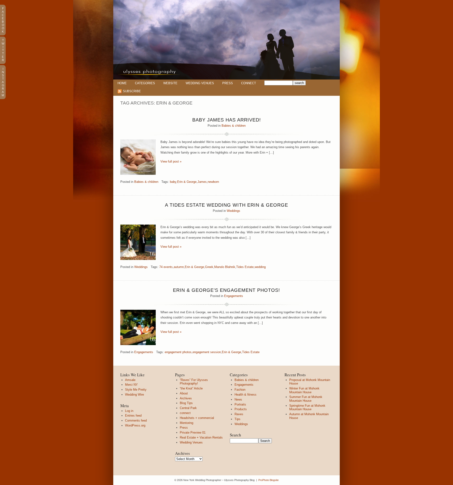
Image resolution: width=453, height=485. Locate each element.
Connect (248, 83)
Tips (237, 419)
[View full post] (138, 157)
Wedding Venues (200, 83)
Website (170, 83)
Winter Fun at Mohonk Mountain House (304, 390)
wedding (260, 267)
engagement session (207, 352)
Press (227, 83)
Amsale (130, 380)
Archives (186, 398)
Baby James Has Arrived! (226, 119)
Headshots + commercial (197, 418)
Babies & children (234, 125)
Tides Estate (245, 267)
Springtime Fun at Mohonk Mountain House (307, 407)
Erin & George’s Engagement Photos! (226, 290)
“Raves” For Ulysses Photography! (194, 381)
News (238, 399)
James (202, 182)
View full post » (170, 161)
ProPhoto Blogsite (268, 480)
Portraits (240, 404)
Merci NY (131, 384)
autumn (179, 267)
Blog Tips (186, 403)
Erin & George (187, 182)
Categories (145, 83)
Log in (129, 411)
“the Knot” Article (191, 388)
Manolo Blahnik (224, 267)
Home (122, 83)
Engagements (233, 296)
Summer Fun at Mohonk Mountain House (305, 398)
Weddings (233, 211)
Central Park (188, 408)
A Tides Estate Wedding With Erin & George (226, 205)
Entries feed (133, 415)
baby (173, 182)
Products (241, 409)
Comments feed (136, 420)
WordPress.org (135, 425)
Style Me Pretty (136, 389)
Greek (209, 267)
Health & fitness (245, 394)
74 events (166, 267)
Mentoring (186, 423)
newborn (213, 182)
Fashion (240, 389)
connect (185, 413)
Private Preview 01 (193, 432)
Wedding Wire (134, 394)
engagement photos (178, 352)
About (184, 393)
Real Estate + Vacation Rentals (201, 437)
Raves (239, 414)
